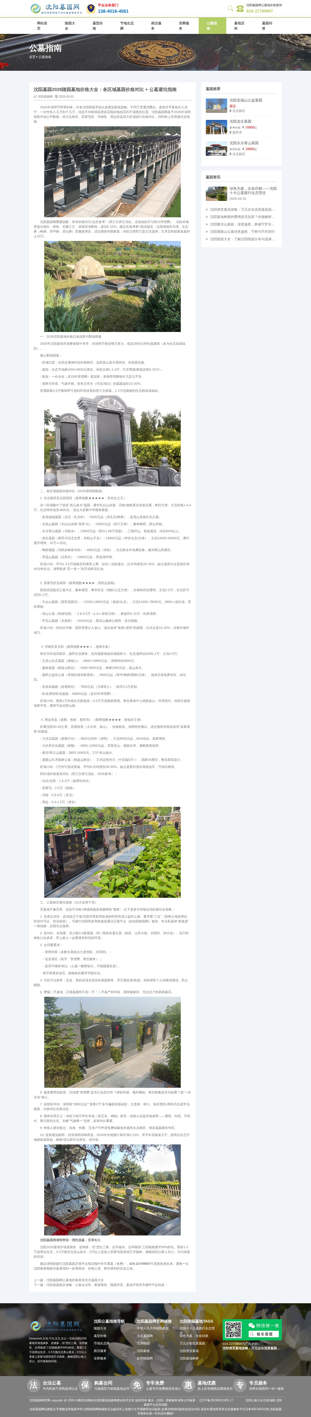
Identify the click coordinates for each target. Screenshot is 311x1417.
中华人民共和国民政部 (153, 1328)
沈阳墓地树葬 (189, 1358)
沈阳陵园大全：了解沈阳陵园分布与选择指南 (242, 239)
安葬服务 (184, 25)
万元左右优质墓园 (192, 1343)
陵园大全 (70, 25)
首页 (32, 57)
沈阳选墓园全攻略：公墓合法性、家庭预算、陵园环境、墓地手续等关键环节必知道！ (107, 1285)
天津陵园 (143, 1343)
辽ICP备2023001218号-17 (216, 1400)
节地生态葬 (127, 25)
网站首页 (42, 25)
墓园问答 (267, 25)
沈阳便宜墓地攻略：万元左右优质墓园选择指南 (242, 209)
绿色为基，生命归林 (194, 1336)
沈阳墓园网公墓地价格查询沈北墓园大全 (75, 1280)
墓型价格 (98, 25)
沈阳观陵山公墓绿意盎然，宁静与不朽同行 (242, 231)
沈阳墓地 (143, 1351)
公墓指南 (212, 25)
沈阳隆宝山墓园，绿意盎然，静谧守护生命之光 (242, 224)
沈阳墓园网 (45, 96)
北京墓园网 (145, 1336)
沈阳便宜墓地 (189, 1351)
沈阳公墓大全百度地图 (260, 1400)
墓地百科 (239, 25)
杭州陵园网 (145, 1358)
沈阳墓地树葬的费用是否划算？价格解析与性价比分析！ (242, 217)
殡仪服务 (156, 25)
